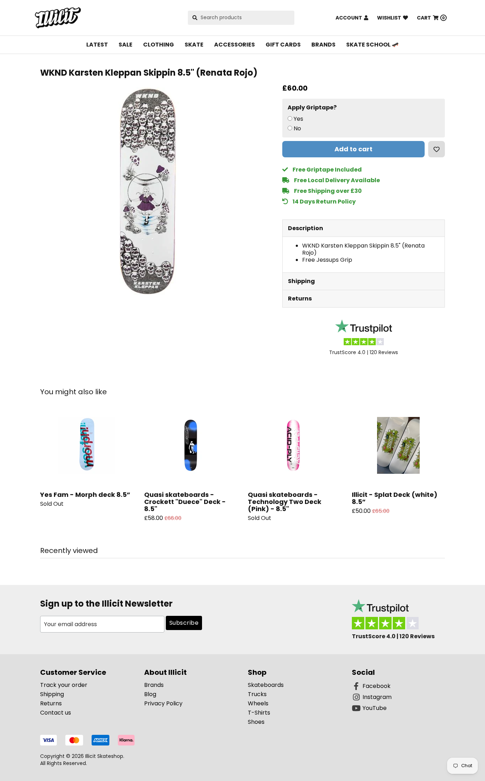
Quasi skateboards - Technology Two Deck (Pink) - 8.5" (284, 501)
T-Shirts (259, 713)
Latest (97, 44)
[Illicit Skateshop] (58, 17)
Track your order (63, 685)
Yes (298, 119)
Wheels (258, 703)
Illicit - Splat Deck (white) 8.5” (394, 498)
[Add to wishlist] (436, 149)
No (297, 128)
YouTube (375, 708)
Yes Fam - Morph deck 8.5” (85, 494)
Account (349, 17)
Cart (431, 17)
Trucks (257, 694)
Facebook (377, 686)
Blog (150, 694)
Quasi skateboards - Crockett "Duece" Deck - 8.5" (185, 501)
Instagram (377, 697)
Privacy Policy (163, 703)
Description (305, 228)
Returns (300, 298)
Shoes (256, 722)
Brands (323, 44)
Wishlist (389, 17)
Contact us (55, 713)
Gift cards (283, 44)
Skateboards (266, 685)
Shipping (301, 281)
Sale (125, 44)
